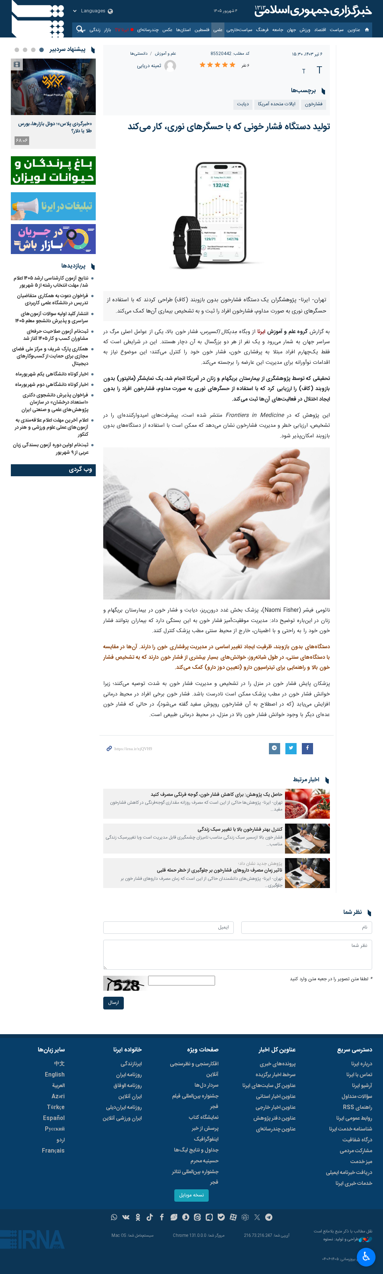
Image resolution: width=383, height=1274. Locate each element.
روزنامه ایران (129, 1075)
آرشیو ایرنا (362, 1085)
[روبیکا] (245, 1218)
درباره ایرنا (361, 1064)
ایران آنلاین (130, 1096)
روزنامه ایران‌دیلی (124, 1107)
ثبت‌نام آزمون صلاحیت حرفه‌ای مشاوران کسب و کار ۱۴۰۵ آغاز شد (55, 335)
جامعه (277, 30)
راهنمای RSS (357, 1107)
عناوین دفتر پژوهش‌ (274, 1118)
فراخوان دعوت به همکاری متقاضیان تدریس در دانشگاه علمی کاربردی (52, 299)
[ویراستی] (174, 1218)
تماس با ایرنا (359, 1075)
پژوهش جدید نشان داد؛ (260, 863)
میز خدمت (361, 1161)
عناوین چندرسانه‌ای (275, 1129)
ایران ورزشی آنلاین (122, 1118)
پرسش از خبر (205, 1128)
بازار (107, 30)
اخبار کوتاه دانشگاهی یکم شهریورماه (51, 374)
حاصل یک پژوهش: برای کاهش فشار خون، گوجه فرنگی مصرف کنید (216, 795)
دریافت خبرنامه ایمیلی (349, 1172)
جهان (291, 30)
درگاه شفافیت (357, 1140)
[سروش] (186, 1218)
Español (54, 1118)
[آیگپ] (209, 1218)
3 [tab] (25, 50)
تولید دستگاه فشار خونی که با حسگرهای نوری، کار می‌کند (229, 127)
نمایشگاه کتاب (203, 1117)
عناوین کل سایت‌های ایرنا (268, 1085)
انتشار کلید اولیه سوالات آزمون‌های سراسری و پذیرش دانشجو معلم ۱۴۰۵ (51, 317)
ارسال (113, 1003)
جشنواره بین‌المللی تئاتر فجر (195, 1177)
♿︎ (366, 1256)
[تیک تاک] (150, 1218)
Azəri (58, 1096)
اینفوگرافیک (206, 1139)
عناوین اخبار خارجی (275, 1107)
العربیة (58, 1085)
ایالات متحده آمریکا (276, 104)
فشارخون (313, 104)
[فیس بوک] (162, 1218)
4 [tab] (17, 50)
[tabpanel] (53, 103)
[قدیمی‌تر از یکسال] (307, 804)
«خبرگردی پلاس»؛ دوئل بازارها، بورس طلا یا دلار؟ (55, 127)
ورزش (305, 30)
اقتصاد (320, 30)
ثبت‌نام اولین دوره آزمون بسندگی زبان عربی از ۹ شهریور (50, 448)
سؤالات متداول (356, 1096)
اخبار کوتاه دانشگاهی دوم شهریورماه (51, 385)
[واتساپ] (114, 1218)
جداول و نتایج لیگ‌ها (196, 1150)
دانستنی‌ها (138, 53)
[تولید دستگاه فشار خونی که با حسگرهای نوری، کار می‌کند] (216, 216)
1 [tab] (41, 50)
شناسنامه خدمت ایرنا (350, 1129)
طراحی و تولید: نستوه (341, 1240)
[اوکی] (138, 1218)
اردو (60, 1140)
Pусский (55, 1129)
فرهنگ (262, 30)
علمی (218, 30)
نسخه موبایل (191, 1195)
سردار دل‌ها (206, 1085)
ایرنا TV (122, 30)
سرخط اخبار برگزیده (275, 1075)
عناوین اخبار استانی (275, 1096)
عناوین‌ (353, 30)
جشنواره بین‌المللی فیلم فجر (195, 1101)
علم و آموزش (165, 53)
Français (53, 1151)
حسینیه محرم (204, 1161)
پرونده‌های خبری (277, 1064)
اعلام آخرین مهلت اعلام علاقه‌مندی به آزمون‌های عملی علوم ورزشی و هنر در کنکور (51, 427)
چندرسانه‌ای (148, 30)
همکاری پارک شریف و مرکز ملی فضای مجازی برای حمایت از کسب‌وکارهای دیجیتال (50, 356)
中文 (59, 1064)
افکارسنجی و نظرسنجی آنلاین (194, 1069)
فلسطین (201, 30)
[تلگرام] (269, 1218)
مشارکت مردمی (356, 1151)
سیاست (337, 30)
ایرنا (312, 11)
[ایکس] (257, 1218)
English (55, 1075)
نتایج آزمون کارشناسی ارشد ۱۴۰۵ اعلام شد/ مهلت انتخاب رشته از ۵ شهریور (50, 282)
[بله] (221, 1218)
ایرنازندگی (131, 1064)
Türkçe (56, 1107)
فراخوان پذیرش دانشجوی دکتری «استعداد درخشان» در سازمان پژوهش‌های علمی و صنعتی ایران (54, 402)
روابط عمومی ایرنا (354, 1118)
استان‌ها (183, 30)
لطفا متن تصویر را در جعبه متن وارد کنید (331, 979)
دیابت (243, 104)
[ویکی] (126, 1218)
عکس (167, 30)
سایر (82, 30)
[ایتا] (198, 1218)
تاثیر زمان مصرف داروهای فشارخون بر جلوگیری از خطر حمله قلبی (219, 871)
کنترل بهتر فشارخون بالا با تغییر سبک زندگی (239, 830)
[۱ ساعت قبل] (53, 86)
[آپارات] (233, 1218)
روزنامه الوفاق (127, 1085)
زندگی (95, 30)
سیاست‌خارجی (239, 30)
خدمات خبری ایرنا (353, 1183)
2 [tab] (33, 50)
